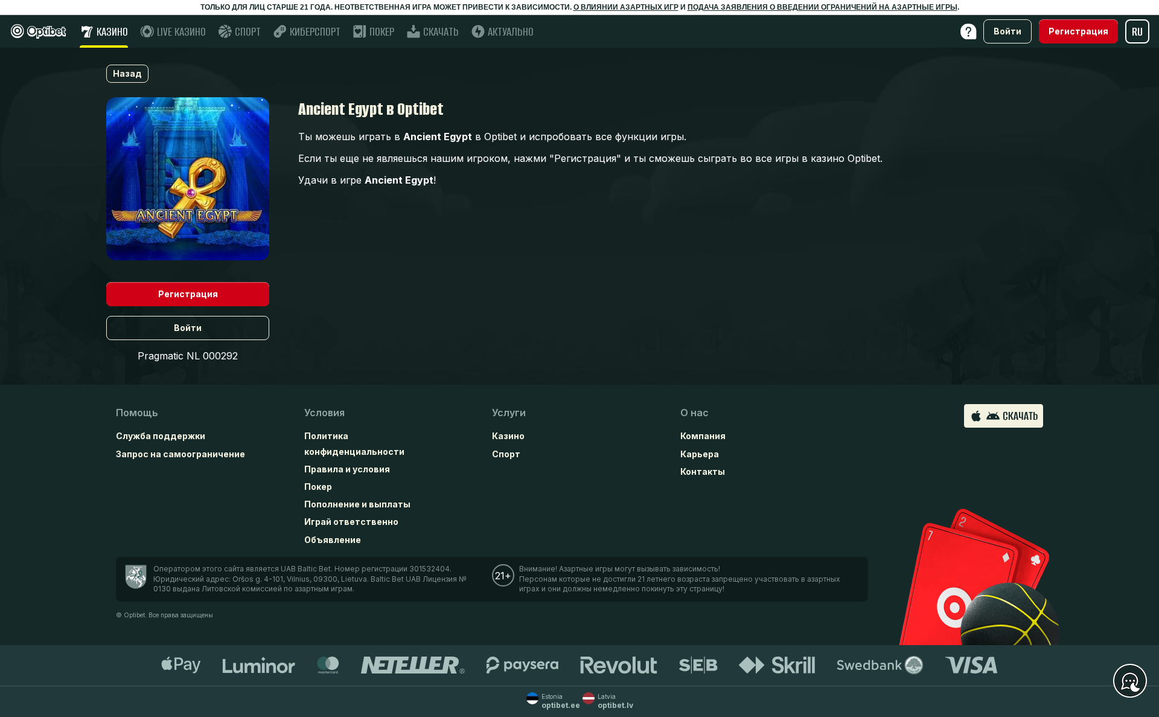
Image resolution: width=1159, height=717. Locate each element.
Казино (508, 436)
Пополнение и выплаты (357, 504)
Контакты (702, 471)
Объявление (332, 540)
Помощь (137, 413)
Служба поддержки (160, 436)
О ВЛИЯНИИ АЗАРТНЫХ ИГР (625, 7)
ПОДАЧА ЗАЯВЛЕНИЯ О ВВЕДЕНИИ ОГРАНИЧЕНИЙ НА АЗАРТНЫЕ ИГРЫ (822, 7)
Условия (324, 413)
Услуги (509, 413)
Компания (703, 436)
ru (1137, 32)
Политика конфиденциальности (354, 443)
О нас (694, 413)
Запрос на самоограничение (180, 454)
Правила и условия (347, 469)
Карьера (699, 454)
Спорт (506, 454)
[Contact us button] (1130, 681)
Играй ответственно (351, 521)
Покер (318, 486)
